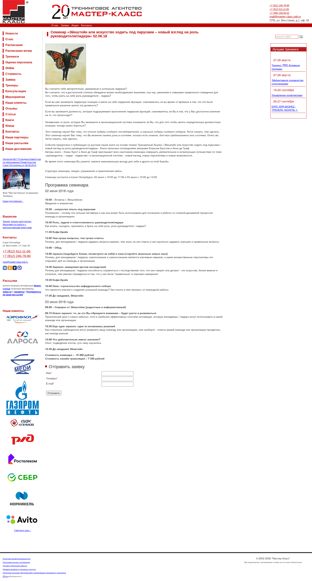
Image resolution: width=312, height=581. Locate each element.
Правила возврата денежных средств (19, 569)
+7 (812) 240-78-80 (279, 5)
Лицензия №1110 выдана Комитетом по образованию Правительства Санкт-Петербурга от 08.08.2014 (22, 162)
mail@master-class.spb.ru (285, 16)
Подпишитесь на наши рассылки (22, 293)
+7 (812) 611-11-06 (279, 9)
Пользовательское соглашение (16, 562)
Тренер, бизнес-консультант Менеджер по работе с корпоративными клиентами (17, 224)
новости (7, 291)
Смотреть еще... (22, 530)
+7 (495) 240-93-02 (279, 13)
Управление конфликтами (287, 95)
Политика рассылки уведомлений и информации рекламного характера (34, 572)
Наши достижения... (13, 201)
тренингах (19, 291)
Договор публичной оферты (15, 565)
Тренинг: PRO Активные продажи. (286, 67)
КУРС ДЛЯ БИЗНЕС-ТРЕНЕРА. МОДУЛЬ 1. (285, 108)
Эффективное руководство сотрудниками (288, 81)
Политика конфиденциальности (17, 558)
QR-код (6, 576)
